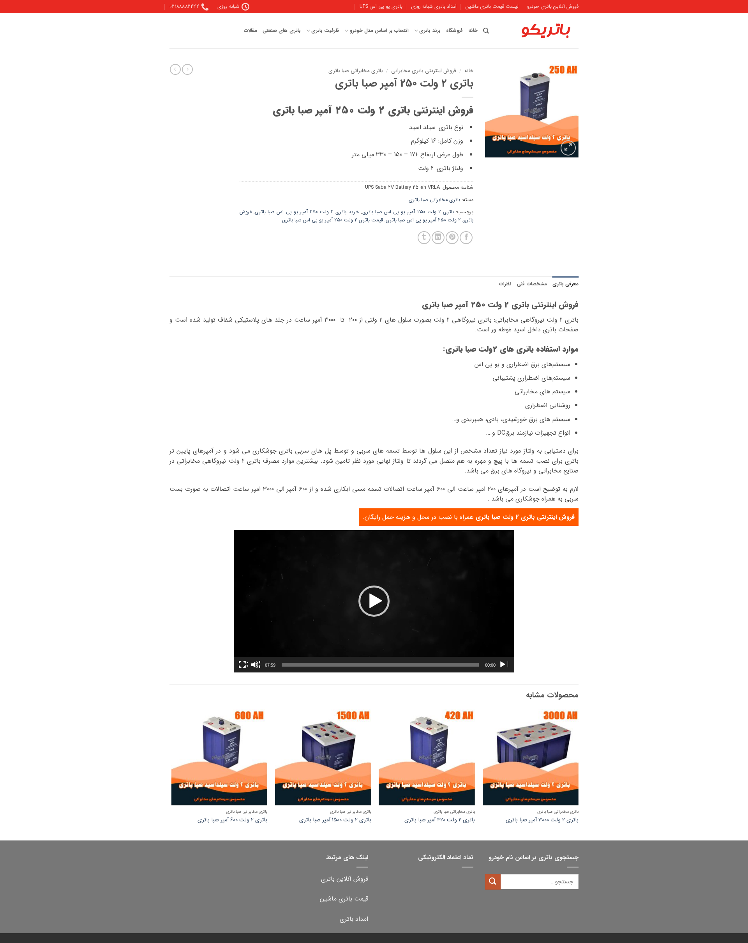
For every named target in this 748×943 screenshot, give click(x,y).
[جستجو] (486, 30)
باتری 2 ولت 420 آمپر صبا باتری (439, 820)
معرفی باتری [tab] (565, 284)
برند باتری (429, 31)
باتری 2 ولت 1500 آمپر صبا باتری (335, 820)
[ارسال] (493, 881)
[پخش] (503, 665)
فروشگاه (454, 31)
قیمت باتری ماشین (344, 899)
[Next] (172, 774)
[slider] (380, 665)
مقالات (250, 31)
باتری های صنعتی (282, 31)
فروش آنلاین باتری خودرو (553, 7)
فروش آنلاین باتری (344, 879)
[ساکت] (255, 665)
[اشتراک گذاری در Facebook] (466, 237)
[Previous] (578, 774)
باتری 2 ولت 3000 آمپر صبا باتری (542, 820)
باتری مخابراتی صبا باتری (355, 71)
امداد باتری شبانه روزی (434, 7)
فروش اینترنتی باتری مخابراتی (423, 71)
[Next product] (187, 69)
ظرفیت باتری (325, 31)
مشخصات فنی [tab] (532, 284)
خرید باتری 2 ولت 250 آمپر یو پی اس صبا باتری (307, 212)
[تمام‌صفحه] (243, 665)
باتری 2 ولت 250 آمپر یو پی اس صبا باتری (408, 212)
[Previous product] (175, 69)
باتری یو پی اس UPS (381, 7)
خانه (473, 31)
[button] (568, 148)
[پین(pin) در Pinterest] (452, 237)
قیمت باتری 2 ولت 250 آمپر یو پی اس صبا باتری (332, 220)
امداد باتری (354, 919)
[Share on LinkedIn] (438, 237)
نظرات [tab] (505, 284)
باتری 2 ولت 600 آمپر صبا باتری (232, 820)
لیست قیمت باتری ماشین (492, 7)
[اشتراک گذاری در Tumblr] (424, 237)
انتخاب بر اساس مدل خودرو (379, 31)
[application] (374, 601)
